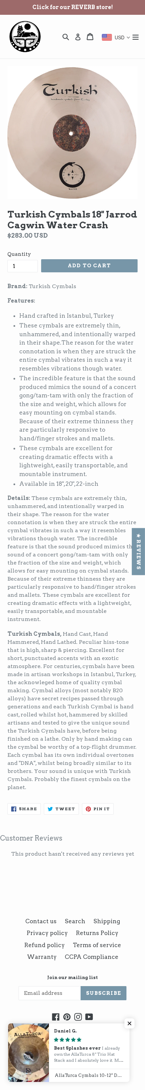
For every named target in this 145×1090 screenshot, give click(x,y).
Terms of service (97, 945)
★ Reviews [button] (139, 552)
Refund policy (44, 945)
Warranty (42, 956)
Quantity (19, 254)
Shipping (106, 921)
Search (75, 921)
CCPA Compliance (91, 956)
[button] (129, 1023)
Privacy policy (47, 933)
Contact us (41, 921)
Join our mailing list (72, 977)
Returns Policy (97, 933)
